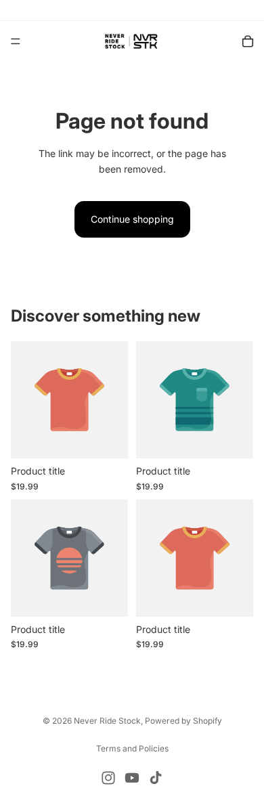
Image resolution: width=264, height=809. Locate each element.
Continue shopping (132, 219)
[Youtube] (132, 778)
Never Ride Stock (107, 721)
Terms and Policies (132, 748)
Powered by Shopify (183, 721)
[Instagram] (108, 778)
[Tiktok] (156, 778)
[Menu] (15, 41)
